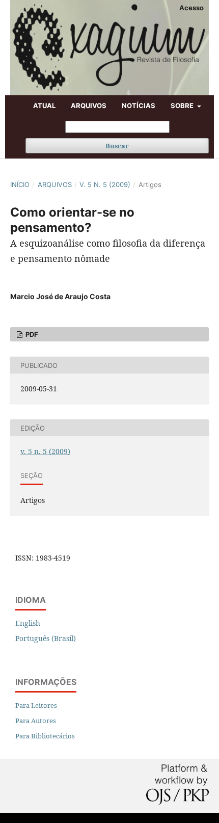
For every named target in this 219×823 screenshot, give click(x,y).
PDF (31, 334)
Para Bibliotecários (45, 735)
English (27, 623)
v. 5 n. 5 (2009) (104, 184)
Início (20, 184)
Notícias (138, 105)
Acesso (191, 8)
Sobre (183, 105)
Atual (44, 105)
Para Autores (35, 720)
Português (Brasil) (45, 638)
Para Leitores (36, 705)
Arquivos (88, 105)
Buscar (117, 145)
